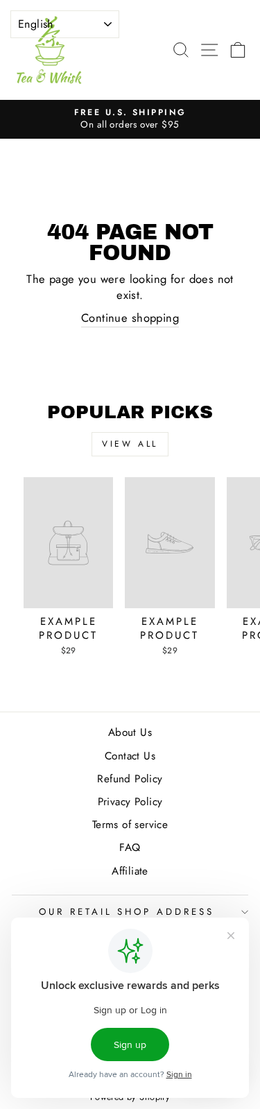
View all (130, 444)
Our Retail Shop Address (126, 911)
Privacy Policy (130, 801)
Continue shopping (130, 318)
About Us (130, 732)
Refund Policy (129, 778)
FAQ (129, 847)
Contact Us (130, 756)
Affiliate (130, 871)
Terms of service (130, 824)
